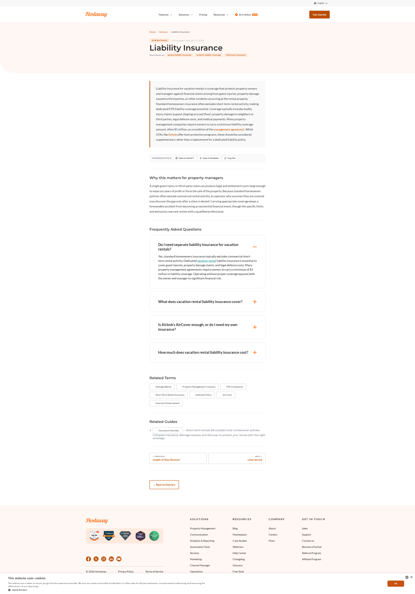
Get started (319, 14)
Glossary (163, 32)
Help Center (239, 552)
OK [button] (395, 583)
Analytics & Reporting (202, 540)
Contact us (308, 540)
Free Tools (238, 571)
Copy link (231, 158)
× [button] (411, 577)
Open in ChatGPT (186, 158)
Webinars (238, 546)
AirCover (227, 394)
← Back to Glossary (164, 484)
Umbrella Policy (203, 394)
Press (272, 540)
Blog (235, 528)
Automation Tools (200, 546)
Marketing (196, 559)
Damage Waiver (164, 386)
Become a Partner (312, 546)
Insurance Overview (169, 430)
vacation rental (206, 260)
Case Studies (240, 540)
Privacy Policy (126, 571)
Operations (159, 40)
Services (194, 552)
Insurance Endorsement (167, 403)
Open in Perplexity (211, 158)
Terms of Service (154, 571)
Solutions (199, 519)
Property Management (202, 528)
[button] (107, 590)
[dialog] (207, 583)
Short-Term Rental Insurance (170, 394)
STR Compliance (234, 386)
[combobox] (407, 577)
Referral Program (311, 552)
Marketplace (240, 534)
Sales (305, 528)
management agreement (229, 129)
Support (306, 534)
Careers (273, 534)
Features (164, 14)
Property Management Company (199, 386)
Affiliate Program (311, 559)
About (272, 528)
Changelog (239, 559)
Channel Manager (200, 565)
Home (152, 32)
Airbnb (172, 134)
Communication (199, 534)
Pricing (203, 14)
